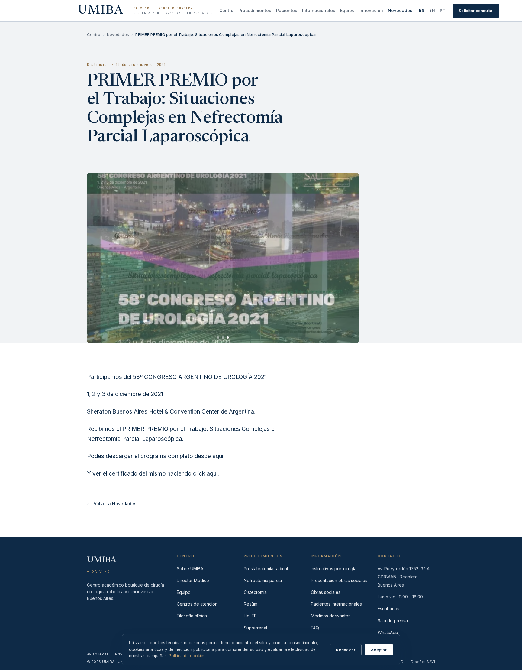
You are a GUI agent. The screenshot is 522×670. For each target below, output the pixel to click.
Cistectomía (255, 592)
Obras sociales (325, 592)
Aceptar (379, 649)
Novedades (400, 10)
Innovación (371, 10)
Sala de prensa (393, 620)
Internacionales (318, 10)
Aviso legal (97, 654)
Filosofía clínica (192, 615)
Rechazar (345, 649)
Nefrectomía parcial (263, 580)
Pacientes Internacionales (336, 604)
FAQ (315, 627)
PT (443, 10)
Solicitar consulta (476, 10)
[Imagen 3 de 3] (228, 337)
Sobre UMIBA (190, 568)
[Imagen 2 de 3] (223, 337)
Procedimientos (254, 10)
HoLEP (250, 615)
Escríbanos (388, 608)
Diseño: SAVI (423, 661)
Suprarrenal (255, 627)
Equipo (347, 10)
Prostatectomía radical (266, 568)
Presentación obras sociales (339, 580)
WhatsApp (388, 632)
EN (432, 10)
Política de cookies (187, 655)
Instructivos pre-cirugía (333, 568)
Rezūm (250, 604)
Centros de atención (197, 604)
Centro (226, 10)
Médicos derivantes (330, 615)
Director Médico (193, 580)
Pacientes (286, 10)
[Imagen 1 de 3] (218, 337)
